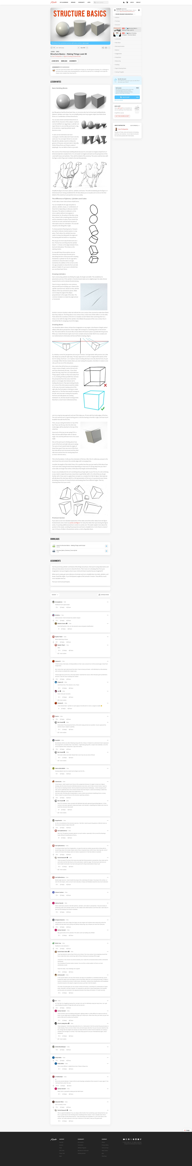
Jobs (103, 1153)
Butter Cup (58, 943)
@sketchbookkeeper (60, 1046)
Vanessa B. (58, 661)
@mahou (57, 615)
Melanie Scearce (62, 623)
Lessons (61, 1145)
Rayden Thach (58, 636)
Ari (56, 1000)
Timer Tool (62, 1153)
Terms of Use (105, 1147)
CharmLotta (58, 781)
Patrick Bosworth (62, 857)
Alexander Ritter (59, 1102)
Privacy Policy (105, 1145)
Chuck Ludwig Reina (63, 1023)
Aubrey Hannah (59, 903)
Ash (58, 691)
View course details (119, 100)
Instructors (80, 1145)
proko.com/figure (75, 523)
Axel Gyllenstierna (62, 830)
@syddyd (57, 740)
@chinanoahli (61, 975)
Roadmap (104, 1156)
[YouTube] (124, 1139)
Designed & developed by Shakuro (133, 1143)
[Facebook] (129, 1139)
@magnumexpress (60, 920)
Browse (73, 2)
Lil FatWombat (59, 1076)
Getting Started (81, 1153)
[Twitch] (141, 1139)
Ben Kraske (60, 722)
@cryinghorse (58, 602)
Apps (89, 2)
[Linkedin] (136, 1139)
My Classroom (64, 2)
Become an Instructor (83, 1150)
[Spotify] (133, 1139)
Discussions (81, 1142)
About (103, 1142)
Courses (61, 1142)
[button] (127, 10)
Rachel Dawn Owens (63, 951)
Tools (60, 1147)
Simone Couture (59, 892)
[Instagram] (126, 1139)
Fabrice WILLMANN (60, 768)
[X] (131, 1139)
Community (81, 2)
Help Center (105, 1150)
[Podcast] (138, 1139)
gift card (120, 108)
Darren (57, 716)
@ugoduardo (58, 820)
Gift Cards (61, 1150)
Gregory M (60, 682)
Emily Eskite (58, 1057)
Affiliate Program (82, 1147)
